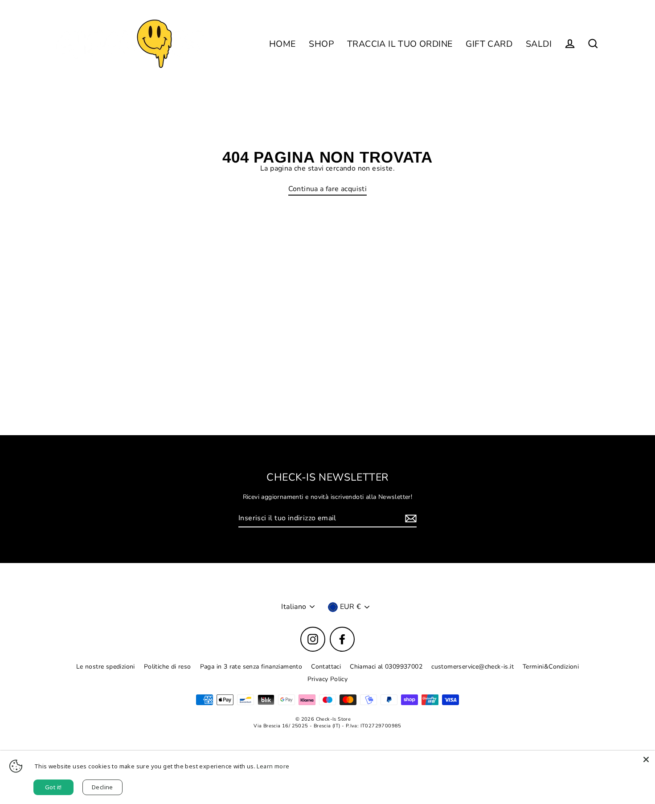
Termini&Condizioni (551, 666)
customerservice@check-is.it (472, 666)
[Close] (646, 759)
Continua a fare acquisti (327, 189)
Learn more (273, 766)
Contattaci (326, 666)
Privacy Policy (327, 679)
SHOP (321, 44)
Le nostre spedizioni (105, 666)
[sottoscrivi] (409, 518)
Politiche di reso (167, 666)
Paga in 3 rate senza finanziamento (251, 666)
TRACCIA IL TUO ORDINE (399, 44)
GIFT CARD (489, 44)
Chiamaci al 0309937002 (386, 666)
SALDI (539, 44)
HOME (282, 44)
